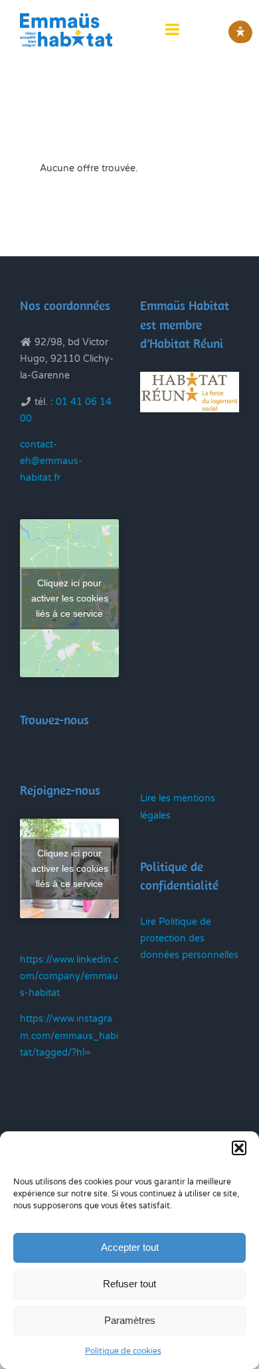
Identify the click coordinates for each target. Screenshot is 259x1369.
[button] (239, 1148)
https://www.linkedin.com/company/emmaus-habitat (69, 976)
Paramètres (129, 1320)
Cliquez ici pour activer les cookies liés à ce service (69, 598)
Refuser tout (129, 1283)
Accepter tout (130, 1247)
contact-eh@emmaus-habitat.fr (51, 461)
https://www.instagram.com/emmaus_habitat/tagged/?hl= (69, 1035)
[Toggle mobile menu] (173, 29)
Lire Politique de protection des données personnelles (189, 938)
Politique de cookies (123, 1351)
